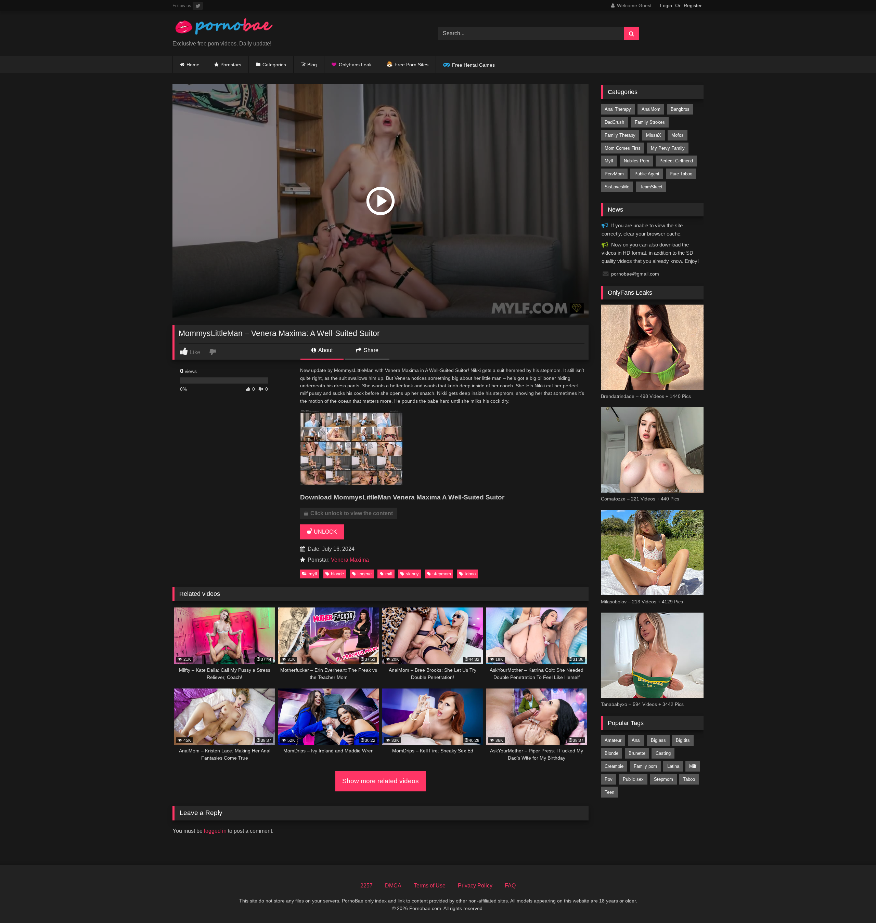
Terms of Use (430, 885)
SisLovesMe (617, 186)
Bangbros (680, 109)
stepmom (442, 573)
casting (663, 753)
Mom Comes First (622, 148)
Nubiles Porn (636, 160)
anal (636, 740)
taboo (470, 573)
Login (666, 5)
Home (192, 64)
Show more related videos (380, 781)
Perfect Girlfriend (676, 160)
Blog (312, 64)
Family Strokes (650, 122)
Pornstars (230, 64)
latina (673, 766)
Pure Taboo (681, 173)
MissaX (653, 135)
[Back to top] (854, 902)
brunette (637, 753)
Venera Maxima (350, 560)
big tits (683, 740)
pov (609, 779)
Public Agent (646, 173)
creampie (614, 766)
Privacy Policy (475, 885)
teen (609, 792)
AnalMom (651, 109)
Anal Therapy (618, 109)
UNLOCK (324, 532)
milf (388, 573)
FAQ (510, 885)
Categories (274, 64)
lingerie (365, 573)
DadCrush (614, 122)
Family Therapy (620, 135)
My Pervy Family (668, 148)
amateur (613, 740)
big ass (658, 740)
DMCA (393, 885)
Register (693, 5)
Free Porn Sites (411, 64)
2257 (366, 885)
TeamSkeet (651, 186)
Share (370, 350)
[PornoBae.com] (223, 28)
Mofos (677, 135)
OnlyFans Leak (355, 64)
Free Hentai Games (473, 65)
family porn (645, 766)
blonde (337, 573)
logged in (215, 831)
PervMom (614, 173)
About (325, 350)
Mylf (313, 573)
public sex (633, 779)
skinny (412, 573)
